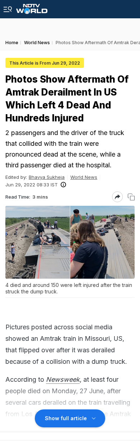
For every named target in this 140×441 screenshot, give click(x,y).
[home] (31, 7)
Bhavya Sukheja (47, 177)
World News (83, 177)
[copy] (131, 197)
